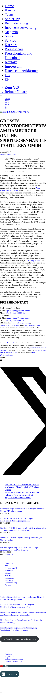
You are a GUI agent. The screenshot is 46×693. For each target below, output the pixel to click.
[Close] (1, 95)
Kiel (6, 565)
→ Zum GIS (9, 87)
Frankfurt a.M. (11, 568)
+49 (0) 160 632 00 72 (15, 313)
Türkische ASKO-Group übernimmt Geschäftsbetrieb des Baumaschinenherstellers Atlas (23, 529)
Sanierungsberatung (23, 323)
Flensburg (9, 580)
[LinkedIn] (1, 360)
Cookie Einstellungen (14, 661)
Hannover (9, 570)
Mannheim (9, 578)
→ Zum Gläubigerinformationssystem (19, 639)
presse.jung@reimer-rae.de (18, 310)
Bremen (8, 585)
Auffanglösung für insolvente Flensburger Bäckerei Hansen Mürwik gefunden (22, 509)
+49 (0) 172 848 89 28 (15, 320)
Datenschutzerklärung (14, 659)
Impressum (9, 656)
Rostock (8, 575)
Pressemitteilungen (8, 154)
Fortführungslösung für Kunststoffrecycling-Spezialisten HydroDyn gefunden (19, 548)
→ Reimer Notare (13, 91)
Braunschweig (11, 583)
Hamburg (9, 563)
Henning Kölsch (33, 260)
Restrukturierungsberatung (10, 325)
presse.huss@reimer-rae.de (18, 318)
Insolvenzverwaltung (32, 325)
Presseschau (9, 554)
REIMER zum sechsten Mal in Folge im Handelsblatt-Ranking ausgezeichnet (17, 519)
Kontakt (8, 654)
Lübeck (8, 573)
